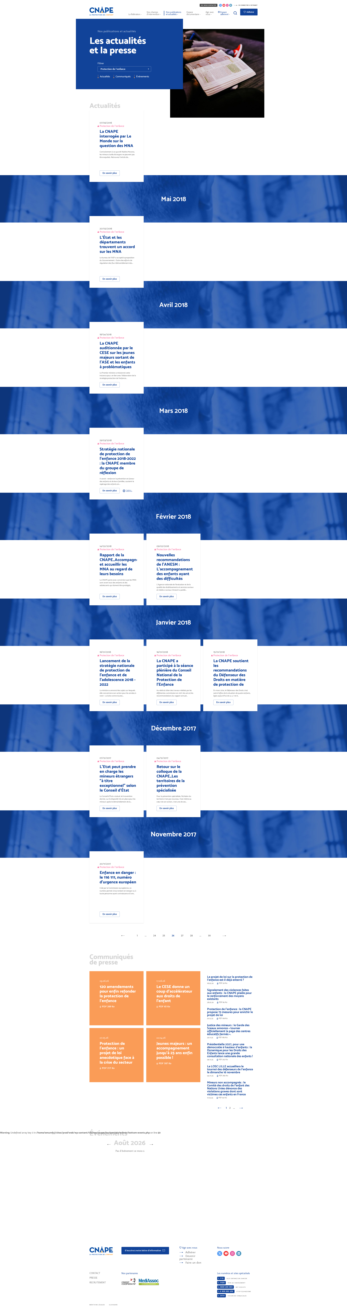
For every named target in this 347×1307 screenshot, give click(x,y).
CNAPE (101, 11)
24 (154, 935)
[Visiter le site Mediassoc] (149, 1281)
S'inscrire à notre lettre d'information (143, 1250)
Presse (93, 1277)
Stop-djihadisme (235, 1291)
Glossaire (113, 1305)
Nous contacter (209, 5)
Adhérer (250, 12)
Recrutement (97, 1282)
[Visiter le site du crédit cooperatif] (128, 1282)
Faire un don (193, 1262)
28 (191, 935)
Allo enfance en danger (233, 1278)
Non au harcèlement (232, 1283)
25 (164, 935)
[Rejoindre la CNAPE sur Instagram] (227, 5)
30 (209, 935)
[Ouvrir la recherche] (235, 13)
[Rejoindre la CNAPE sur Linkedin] (230, 5)
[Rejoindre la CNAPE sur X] (220, 5)
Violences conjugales (233, 1296)
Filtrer (101, 63)
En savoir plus (109, 173)
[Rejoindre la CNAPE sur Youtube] (223, 5)
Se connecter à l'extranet (248, 5)
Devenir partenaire (187, 1257)
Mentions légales (97, 1305)
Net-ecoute (232, 1287)
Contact (94, 1273)
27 (182, 935)
